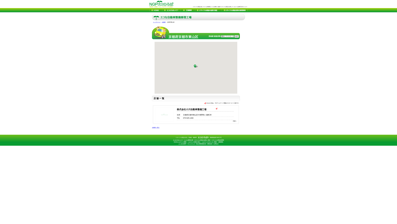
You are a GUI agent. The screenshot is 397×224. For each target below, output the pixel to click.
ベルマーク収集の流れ (194, 142)
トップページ (156, 22)
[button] (196, 66)
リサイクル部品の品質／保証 (202, 140)
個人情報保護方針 (201, 143)
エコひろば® (203, 137)
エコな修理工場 (188, 140)
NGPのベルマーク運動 (180, 142)
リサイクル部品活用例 (218, 140)
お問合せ (216, 143)
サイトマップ (191, 143)
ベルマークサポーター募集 (209, 142)
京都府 (164, 22)
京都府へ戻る (155, 127)
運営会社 (209, 143)
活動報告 (220, 142)
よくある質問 (182, 143)
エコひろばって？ (178, 140)
